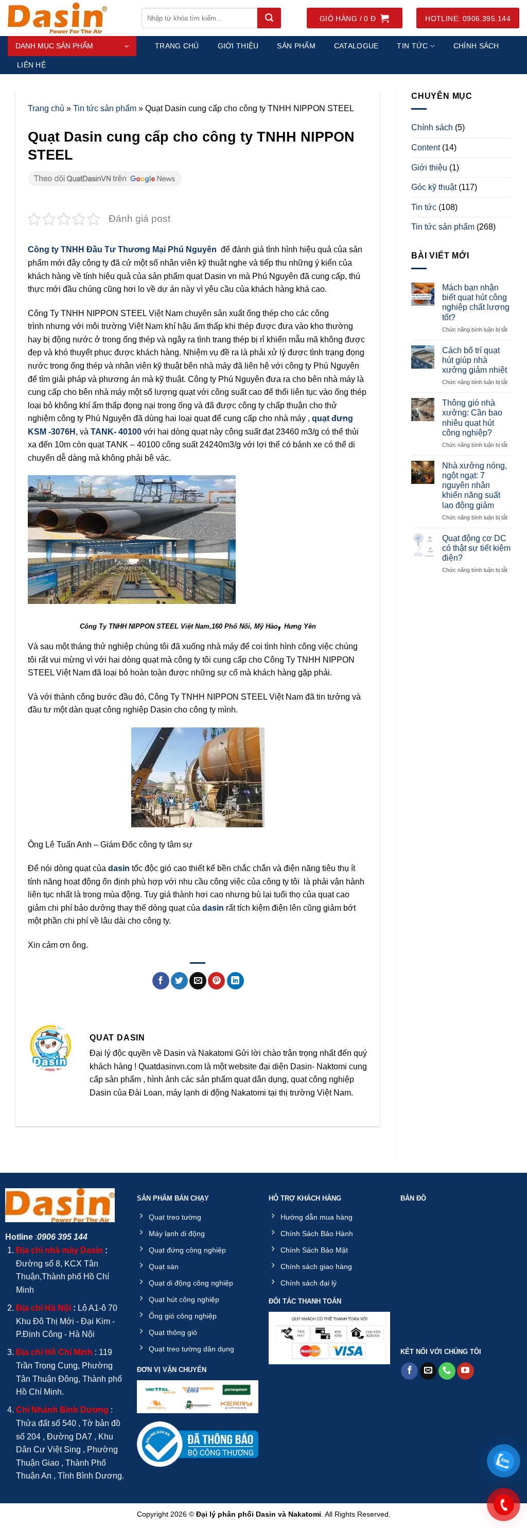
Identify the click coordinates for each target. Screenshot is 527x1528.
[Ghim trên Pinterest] (216, 980)
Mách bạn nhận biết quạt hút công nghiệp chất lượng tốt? (476, 302)
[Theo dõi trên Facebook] (409, 1371)
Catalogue (356, 46)
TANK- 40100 (116, 431)
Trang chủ (177, 46)
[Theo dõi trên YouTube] (465, 1371)
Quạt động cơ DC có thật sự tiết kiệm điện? (476, 548)
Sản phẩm (296, 46)
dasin (119, 868)
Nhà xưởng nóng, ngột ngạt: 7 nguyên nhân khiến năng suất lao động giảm (474, 485)
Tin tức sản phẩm (104, 108)
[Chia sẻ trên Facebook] (160, 980)
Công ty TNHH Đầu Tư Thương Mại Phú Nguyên (122, 249)
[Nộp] (269, 18)
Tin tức (412, 46)
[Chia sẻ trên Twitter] (179, 980)
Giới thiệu (238, 46)
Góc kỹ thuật (433, 187)
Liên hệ (31, 65)
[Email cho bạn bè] (197, 980)
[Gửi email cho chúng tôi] (428, 1371)
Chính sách (476, 46)
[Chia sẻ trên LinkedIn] (235, 980)
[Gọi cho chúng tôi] (446, 1371)
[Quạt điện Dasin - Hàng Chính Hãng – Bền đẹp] (67, 18)
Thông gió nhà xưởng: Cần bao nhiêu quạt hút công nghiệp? (472, 417)
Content (425, 147)
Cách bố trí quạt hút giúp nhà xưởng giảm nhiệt (474, 360)
